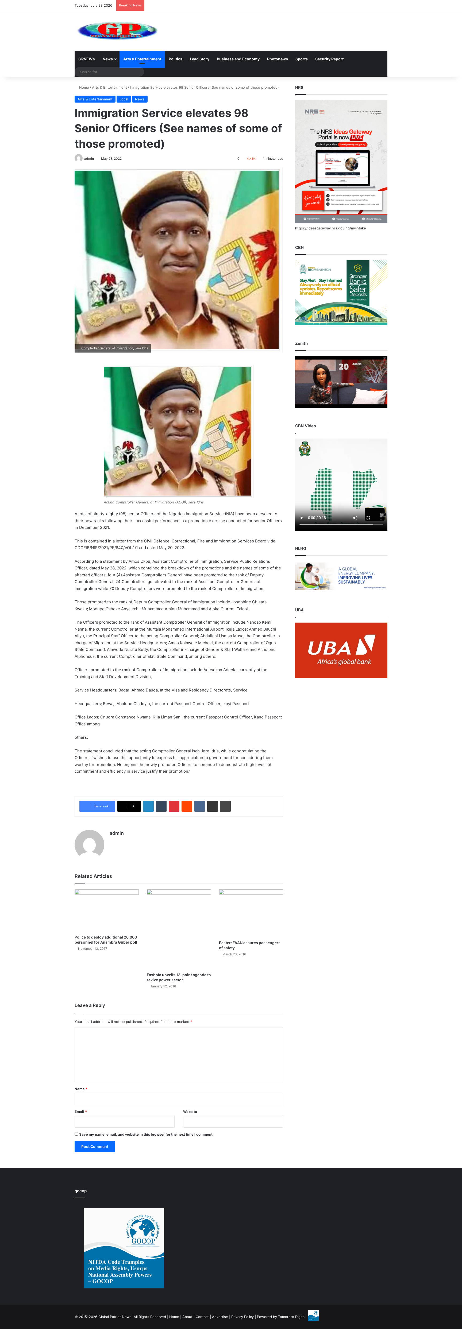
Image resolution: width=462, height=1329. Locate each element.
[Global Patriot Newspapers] (116, 31)
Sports (301, 59)
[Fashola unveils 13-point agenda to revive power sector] (179, 929)
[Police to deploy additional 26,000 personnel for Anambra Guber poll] (107, 910)
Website (190, 1111)
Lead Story (199, 59)
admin (89, 159)
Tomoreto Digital (291, 1317)
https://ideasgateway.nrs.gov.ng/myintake (330, 228)
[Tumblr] (161, 806)
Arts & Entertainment (142, 59)
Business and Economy (238, 59)
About (187, 1317)
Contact (202, 1317)
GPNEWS (86, 59)
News (108, 59)
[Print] (225, 806)
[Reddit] (187, 806)
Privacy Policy (242, 1317)
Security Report (329, 59)
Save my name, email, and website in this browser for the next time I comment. (146, 1134)
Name (81, 1089)
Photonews (277, 59)
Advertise (220, 1317)
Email (81, 1111)
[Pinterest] (174, 806)
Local (124, 99)
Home (83, 87)
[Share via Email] (212, 806)
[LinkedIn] (148, 806)
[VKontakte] (199, 806)
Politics (175, 59)
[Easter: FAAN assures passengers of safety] (251, 913)
